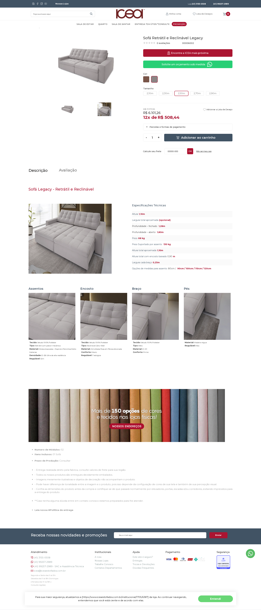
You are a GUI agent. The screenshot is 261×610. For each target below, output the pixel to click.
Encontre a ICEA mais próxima (189, 53)
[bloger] (33, 4)
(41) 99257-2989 (221, 4)
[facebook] (37, 4)
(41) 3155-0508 (197, 4)
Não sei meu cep (203, 151)
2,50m (181, 93)
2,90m (212, 93)
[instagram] (41, 4)
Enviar (218, 535)
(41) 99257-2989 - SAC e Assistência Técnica (59, 566)
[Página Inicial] (130, 14)
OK (190, 151)
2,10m (150, 93)
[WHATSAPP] (250, 557)
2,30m (165, 93)
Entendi (215, 598)
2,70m (197, 93)
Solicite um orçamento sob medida (183, 64)
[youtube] (46, 4)
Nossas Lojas (62, 4)
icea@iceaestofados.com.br (50, 570)
